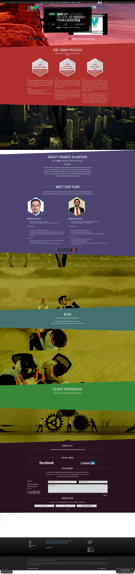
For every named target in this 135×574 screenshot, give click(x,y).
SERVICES (47, 2)
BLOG (57, 2)
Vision (58, 161)
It (107, 2)
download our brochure (37, 39)
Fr (104, 2)
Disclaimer (89, 543)
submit (58, 27)
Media (78, 2)
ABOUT (52, 2)
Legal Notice (90, 542)
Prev (29, 183)
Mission (54, 161)
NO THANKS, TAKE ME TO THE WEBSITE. (71, 27)
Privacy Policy (90, 540)
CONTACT (73, 2)
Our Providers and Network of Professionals (72, 161)
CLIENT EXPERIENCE (65, 2)
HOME (41, 2)
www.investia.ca (49, 547)
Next (106, 183)
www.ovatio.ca (103, 568)
